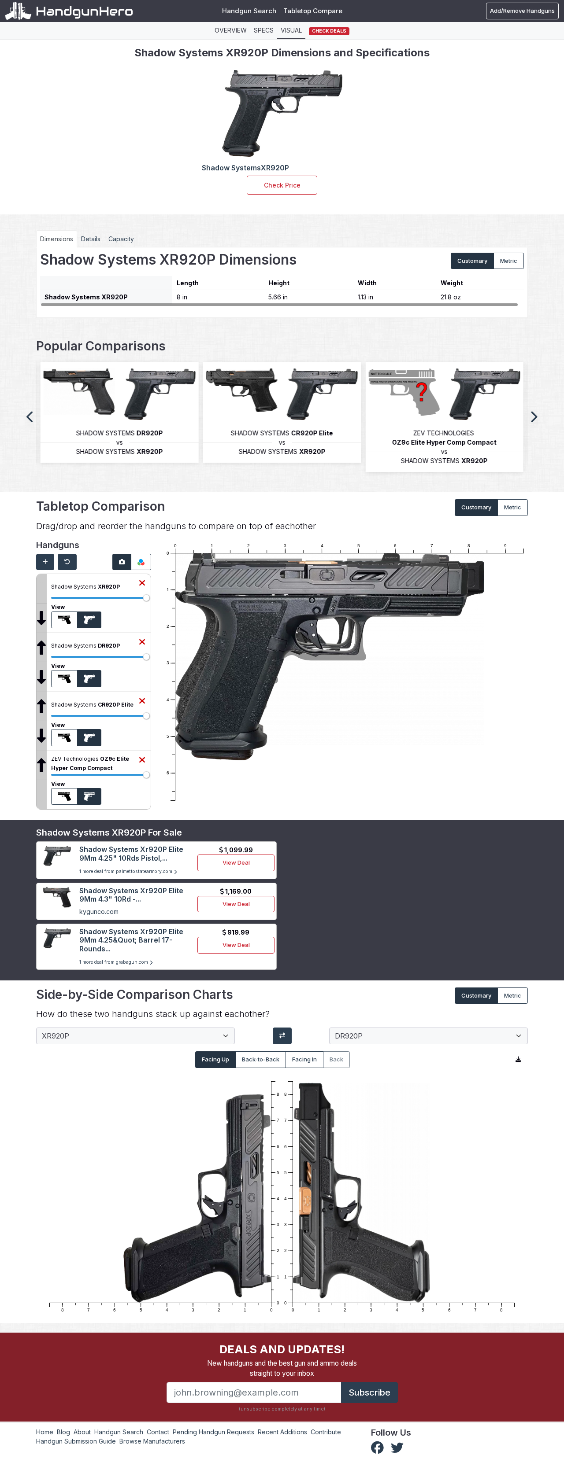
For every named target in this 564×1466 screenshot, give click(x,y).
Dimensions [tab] (56, 239)
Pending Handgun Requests (213, 1432)
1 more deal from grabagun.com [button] (114, 962)
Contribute (326, 1432)
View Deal (236, 862)
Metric (508, 260)
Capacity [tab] (121, 239)
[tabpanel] (282, 279)
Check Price (282, 185)
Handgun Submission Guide (76, 1441)
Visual (291, 30)
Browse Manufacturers (152, 1441)
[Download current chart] (518, 1059)
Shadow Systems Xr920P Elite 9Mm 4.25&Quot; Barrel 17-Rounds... (131, 940)
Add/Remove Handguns (522, 10)
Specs (264, 30)
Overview (231, 30)
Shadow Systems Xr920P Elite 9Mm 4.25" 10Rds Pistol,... (131, 853)
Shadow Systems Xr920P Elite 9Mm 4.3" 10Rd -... (131, 894)
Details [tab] (90, 239)
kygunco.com (99, 911)
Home (44, 1432)
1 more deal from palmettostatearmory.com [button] (126, 871)
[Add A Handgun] (45, 562)
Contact (158, 1432)
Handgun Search (249, 11)
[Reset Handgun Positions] (67, 562)
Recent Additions (282, 1432)
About (82, 1432)
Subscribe (369, 1392)
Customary (472, 260)
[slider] (146, 598)
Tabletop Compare (312, 11)
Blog (63, 1432)
